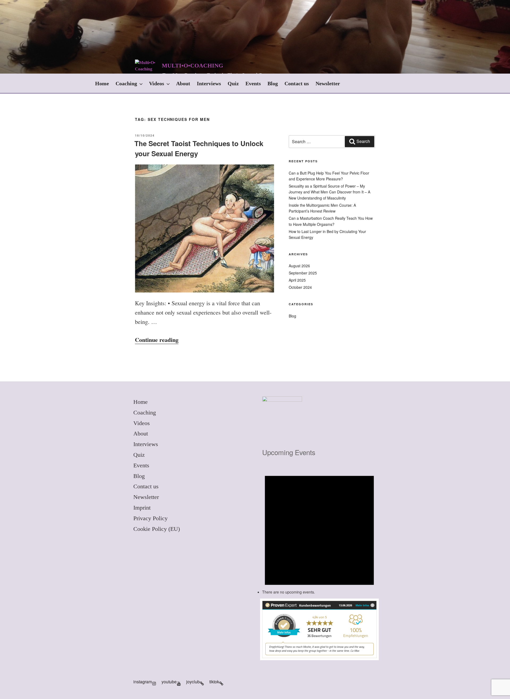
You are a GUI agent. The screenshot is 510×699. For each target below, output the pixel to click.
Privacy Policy (150, 518)
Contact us (296, 83)
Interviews (209, 83)
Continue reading (156, 339)
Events (253, 83)
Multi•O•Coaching (192, 65)
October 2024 (300, 287)
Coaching (126, 83)
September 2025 (303, 273)
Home (102, 83)
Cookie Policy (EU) (156, 529)
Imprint (142, 507)
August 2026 (299, 265)
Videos (156, 83)
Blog (272, 83)
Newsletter (328, 83)
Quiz (233, 83)
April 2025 (297, 280)
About (183, 83)
